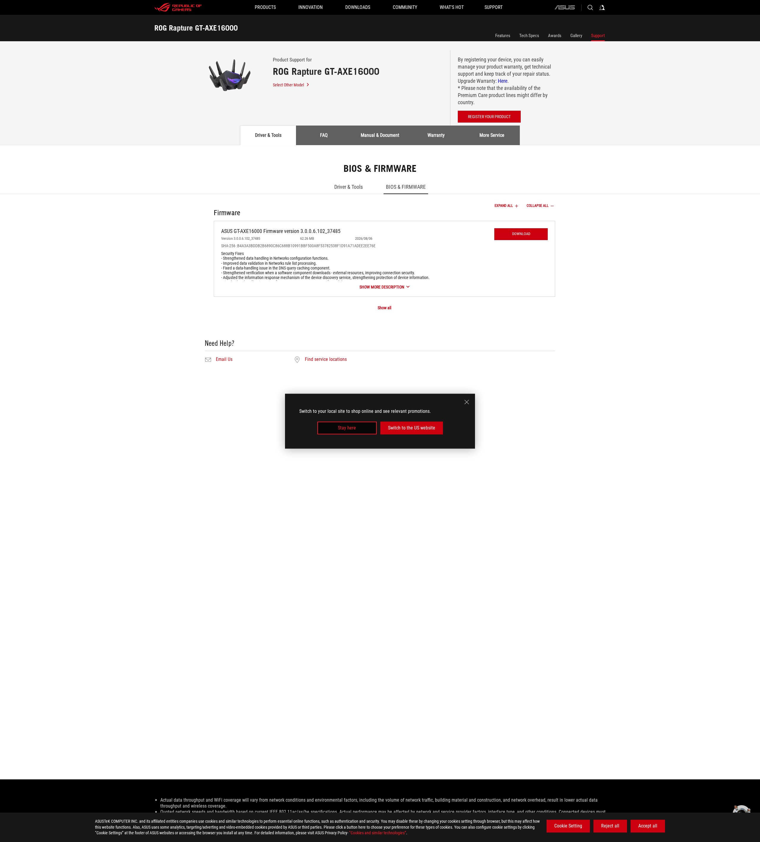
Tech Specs (529, 35)
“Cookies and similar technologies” (377, 832)
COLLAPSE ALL (538, 206)
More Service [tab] (491, 135)
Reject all (610, 826)
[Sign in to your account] (602, 7)
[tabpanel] (380, 264)
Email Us (224, 359)
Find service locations (326, 359)
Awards (554, 35)
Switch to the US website (411, 428)
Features (502, 35)
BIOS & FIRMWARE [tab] (406, 187)
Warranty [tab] (436, 135)
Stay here (347, 428)
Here (502, 81)
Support (598, 35)
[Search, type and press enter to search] (590, 7)
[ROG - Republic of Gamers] (178, 7)
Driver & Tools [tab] (268, 135)
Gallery (576, 35)
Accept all (647, 826)
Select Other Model (288, 85)
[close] (466, 401)
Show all (384, 307)
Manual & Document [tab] (380, 135)
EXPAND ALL (504, 206)
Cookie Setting (568, 826)
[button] (521, 234)
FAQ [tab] (324, 135)
